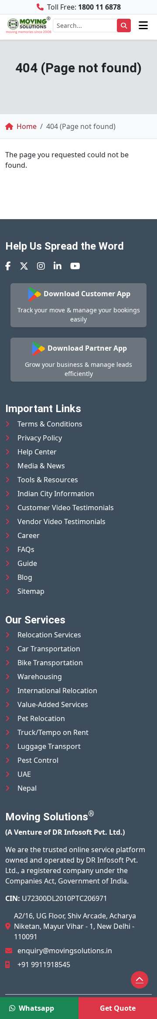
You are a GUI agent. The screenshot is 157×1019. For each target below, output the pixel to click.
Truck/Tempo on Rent (53, 732)
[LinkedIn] (57, 266)
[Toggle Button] (143, 25)
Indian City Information (55, 493)
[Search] (124, 25)
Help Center (37, 452)
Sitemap (30, 591)
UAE (24, 774)
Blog (24, 577)
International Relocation (57, 690)
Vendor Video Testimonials (61, 521)
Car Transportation (48, 648)
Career (28, 535)
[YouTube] (75, 266)
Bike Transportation (50, 662)
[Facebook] (8, 266)
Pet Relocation (41, 718)
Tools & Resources (47, 479)
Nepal (27, 788)
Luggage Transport (49, 746)
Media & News (41, 466)
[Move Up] (139, 980)
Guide (27, 563)
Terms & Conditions (49, 424)
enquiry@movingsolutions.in (64, 950)
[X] (24, 266)
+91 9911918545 (43, 964)
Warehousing (39, 676)
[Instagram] (41, 266)
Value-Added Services (52, 704)
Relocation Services (49, 635)
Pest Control (37, 760)
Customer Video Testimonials (65, 507)
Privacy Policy (39, 438)
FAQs (25, 549)
